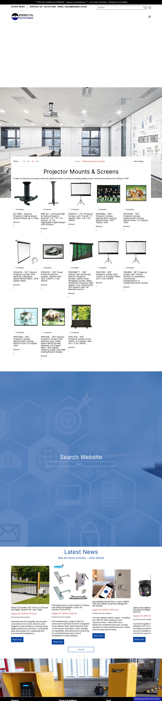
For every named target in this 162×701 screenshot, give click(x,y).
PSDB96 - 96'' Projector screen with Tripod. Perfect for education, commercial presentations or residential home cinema (135, 277)
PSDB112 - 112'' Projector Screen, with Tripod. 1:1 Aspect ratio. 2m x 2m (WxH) (80, 217)
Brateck (44, 228)
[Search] (145, 7)
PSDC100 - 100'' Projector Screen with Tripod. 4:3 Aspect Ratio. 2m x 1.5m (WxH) (108, 275)
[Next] (83, 655)
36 (33, 161)
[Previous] (78, 655)
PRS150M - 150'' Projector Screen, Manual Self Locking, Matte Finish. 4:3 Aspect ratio (135, 218)
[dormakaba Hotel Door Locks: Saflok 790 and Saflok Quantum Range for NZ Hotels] (111, 583)
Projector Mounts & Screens (93, 161)
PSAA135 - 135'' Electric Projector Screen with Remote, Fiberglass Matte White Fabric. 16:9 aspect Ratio (25, 276)
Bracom (16, 222)
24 (28, 161)
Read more (17, 639)
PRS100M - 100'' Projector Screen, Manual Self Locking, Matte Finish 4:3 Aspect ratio (25, 341)
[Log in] (149, 8)
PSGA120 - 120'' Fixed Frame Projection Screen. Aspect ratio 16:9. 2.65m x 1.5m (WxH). (52, 276)
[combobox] (120, 7)
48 (37, 161)
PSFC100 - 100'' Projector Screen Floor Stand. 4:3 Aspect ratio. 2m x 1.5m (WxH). (80, 340)
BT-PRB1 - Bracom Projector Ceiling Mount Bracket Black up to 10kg (25, 216)
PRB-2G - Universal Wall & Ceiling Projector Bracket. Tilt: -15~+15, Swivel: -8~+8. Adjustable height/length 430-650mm (53, 219)
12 (24, 161)
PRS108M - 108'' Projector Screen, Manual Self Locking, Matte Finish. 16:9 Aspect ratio (106, 218)
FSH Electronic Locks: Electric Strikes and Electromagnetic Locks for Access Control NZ (70, 607)
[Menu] (149, 17)
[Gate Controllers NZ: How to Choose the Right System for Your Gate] (30, 585)
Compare (20, 209)
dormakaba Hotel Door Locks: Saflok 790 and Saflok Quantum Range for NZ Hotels (110, 603)
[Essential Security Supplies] (23, 17)
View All (81, 649)
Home (77, 161)
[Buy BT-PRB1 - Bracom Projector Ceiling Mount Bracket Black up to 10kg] (26, 193)
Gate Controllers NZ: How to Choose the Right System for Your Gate (29, 608)
